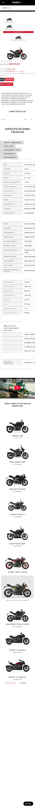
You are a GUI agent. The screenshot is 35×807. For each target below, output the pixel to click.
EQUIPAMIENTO (9, 154)
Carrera (6, 178)
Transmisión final (9, 204)
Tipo (5, 164)
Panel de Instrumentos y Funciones (11, 270)
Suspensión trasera (10, 256)
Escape (6, 200)
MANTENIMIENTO (10, 157)
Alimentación (8, 195)
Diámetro (7, 173)
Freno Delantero (9, 261)
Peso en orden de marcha (10, 313)
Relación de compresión (11, 182)
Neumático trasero (10, 246)
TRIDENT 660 (5, 8)
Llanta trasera (8, 237)
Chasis (6, 224)
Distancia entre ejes (9, 295)
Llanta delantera (9, 232)
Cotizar (23, 683)
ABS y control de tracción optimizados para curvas (11, 328)
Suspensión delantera (10, 250)
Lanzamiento (7, 299)
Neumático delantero (10, 241)
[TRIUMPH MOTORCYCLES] (17, 3)
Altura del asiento (8, 291)
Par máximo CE (9, 191)
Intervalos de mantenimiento (8, 362)
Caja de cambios (9, 213)
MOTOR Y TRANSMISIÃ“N (13, 143)
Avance (5, 304)
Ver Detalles (10, 683)
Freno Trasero (8, 265)
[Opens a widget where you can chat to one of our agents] (28, 804)
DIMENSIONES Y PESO (12, 150)
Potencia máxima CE (10, 186)
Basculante (7, 228)
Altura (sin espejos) (8, 286)
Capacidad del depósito (9, 308)
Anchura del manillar (9, 282)
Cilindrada (7, 169)
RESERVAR (9, 79)
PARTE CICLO (9, 146)
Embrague (7, 208)
